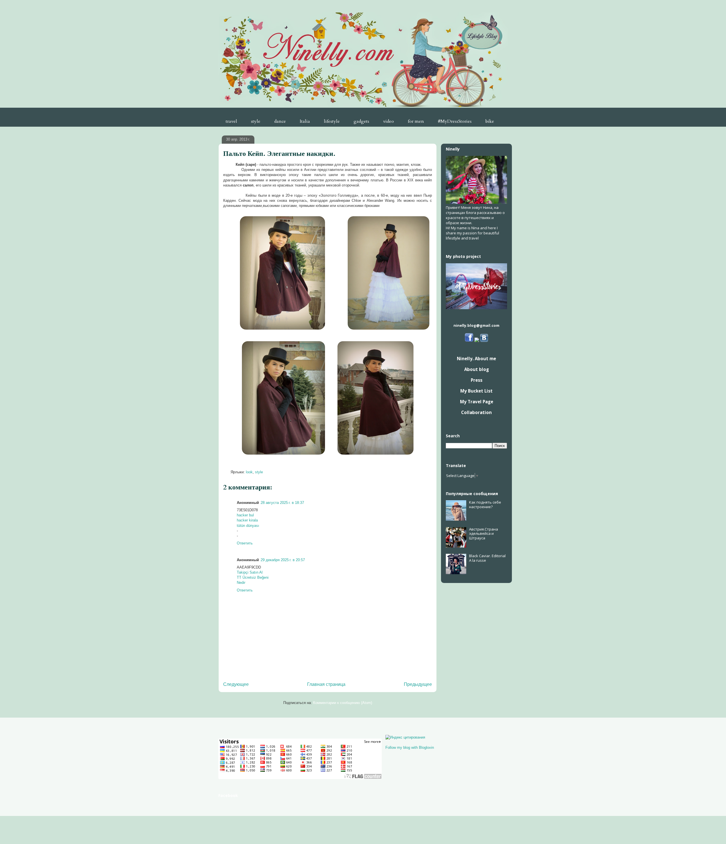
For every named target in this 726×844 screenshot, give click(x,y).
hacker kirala (247, 520)
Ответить (245, 543)
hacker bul (245, 515)
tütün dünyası (248, 525)
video (388, 121)
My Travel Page (476, 401)
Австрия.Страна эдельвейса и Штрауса (483, 533)
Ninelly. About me (476, 358)
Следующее (236, 684)
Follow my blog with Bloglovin (409, 747)
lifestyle (332, 121)
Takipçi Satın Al (250, 572)
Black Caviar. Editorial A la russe (487, 558)
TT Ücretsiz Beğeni (253, 577)
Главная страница (326, 684)
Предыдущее (418, 684)
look (249, 472)
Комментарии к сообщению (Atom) (342, 703)
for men (416, 121)
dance (280, 121)
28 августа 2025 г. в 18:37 (282, 503)
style (255, 121)
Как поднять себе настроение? (485, 504)
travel (231, 121)
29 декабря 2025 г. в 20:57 (283, 560)
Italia (305, 121)
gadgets (361, 121)
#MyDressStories (455, 121)
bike (490, 121)
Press (476, 380)
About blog (476, 369)
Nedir (241, 582)
